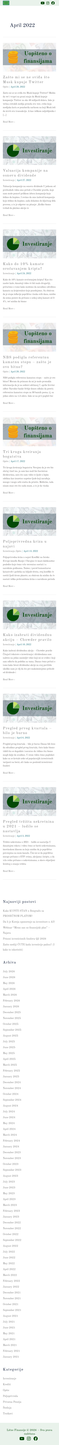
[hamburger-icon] (6, 3)
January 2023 (11, 1217)
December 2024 (12, 1082)
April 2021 (9, 1339)
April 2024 (9, 1129)
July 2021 (9, 1322)
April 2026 (9, 989)
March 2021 (10, 1345)
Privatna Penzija (12, 1402)
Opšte (5, 87)
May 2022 (9, 1263)
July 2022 (9, 1252)
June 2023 (9, 1187)
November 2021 (12, 1298)
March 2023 (10, 1205)
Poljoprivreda (10, 1396)
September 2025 (12, 1030)
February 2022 (11, 1281)
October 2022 (10, 1234)
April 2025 (9, 1059)
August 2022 (10, 1246)
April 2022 (9, 1269)
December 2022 (12, 1222)
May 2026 (9, 983)
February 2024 (11, 1141)
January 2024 (11, 1146)
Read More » (9, 121)
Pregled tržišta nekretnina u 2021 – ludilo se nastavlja (28, 826)
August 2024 (10, 1106)
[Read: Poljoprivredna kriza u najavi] (29, 521)
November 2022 (12, 1228)
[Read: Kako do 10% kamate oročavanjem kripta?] (29, 244)
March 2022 (10, 1275)
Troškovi (8, 1413)
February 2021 (11, 1351)
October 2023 (10, 1164)
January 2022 (11, 1287)
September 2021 (12, 1310)
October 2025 (10, 1024)
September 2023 (12, 1170)
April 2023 (9, 1199)
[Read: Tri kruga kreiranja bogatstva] (29, 432)
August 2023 (10, 1176)
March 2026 (10, 995)
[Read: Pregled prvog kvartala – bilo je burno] (29, 708)
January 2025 (11, 1076)
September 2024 (12, 1100)
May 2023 (9, 1193)
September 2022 (12, 1240)
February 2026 (11, 1000)
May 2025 (9, 1053)
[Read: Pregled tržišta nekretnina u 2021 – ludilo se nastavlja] (29, 801)
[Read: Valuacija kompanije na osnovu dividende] (29, 150)
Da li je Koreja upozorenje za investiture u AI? (29, 922)
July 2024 (9, 1111)
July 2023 (9, 1182)
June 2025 (9, 1047)
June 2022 (9, 1257)
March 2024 (10, 1135)
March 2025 (10, 1065)
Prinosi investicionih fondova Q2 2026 (24, 939)
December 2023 (12, 1152)
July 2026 (9, 971)
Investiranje (9, 180)
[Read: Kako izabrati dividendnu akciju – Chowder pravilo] (29, 615)
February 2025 (11, 1071)
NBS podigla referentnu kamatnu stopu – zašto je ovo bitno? (27, 362)
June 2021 (9, 1327)
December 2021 (12, 1292)
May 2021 (9, 1333)
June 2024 (9, 1117)
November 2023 (12, 1158)
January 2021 (11, 1357)
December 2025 (12, 1012)
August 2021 (10, 1316)
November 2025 (12, 1018)
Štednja (7, 1408)
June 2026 (9, 977)
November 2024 (12, 1088)
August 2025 (10, 1036)
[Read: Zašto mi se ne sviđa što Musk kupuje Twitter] (29, 57)
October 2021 (10, 1304)
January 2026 (11, 1006)
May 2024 (9, 1123)
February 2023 (11, 1211)
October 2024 (10, 1094)
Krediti (7, 1384)
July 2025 (9, 1041)
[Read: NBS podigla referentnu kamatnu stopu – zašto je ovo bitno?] (29, 337)
